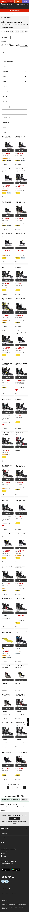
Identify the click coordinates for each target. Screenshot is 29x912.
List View (25, 45)
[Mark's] (18, 1)
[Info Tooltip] (26, 384)
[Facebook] (3, 877)
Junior (21, 31)
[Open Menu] (2, 7)
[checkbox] (4, 164)
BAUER (12, 31)
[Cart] (27, 7)
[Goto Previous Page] (4, 787)
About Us (3, 838)
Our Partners (4, 833)
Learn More (4, 866)
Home (2, 14)
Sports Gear (9, 14)
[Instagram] (9, 877)
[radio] (2, 648)
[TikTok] (6, 877)
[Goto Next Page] (24, 787)
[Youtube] (13, 877)
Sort (10, 43)
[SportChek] (10, 1)
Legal (2, 842)
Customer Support (5, 828)
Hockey (15, 14)
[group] (8, 160)
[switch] (7, 45)
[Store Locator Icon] (1, 4)
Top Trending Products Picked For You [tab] (11, 799)
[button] (8, 150)
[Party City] (25, 1)
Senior (17, 31)
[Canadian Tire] (3, 1)
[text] (8, 158)
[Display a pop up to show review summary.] (11, 655)
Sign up (4, 856)
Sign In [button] (14, 818)
